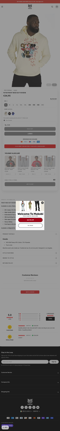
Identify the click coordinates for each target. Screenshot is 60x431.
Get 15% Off (30, 220)
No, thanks (30, 225)
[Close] (42, 203)
